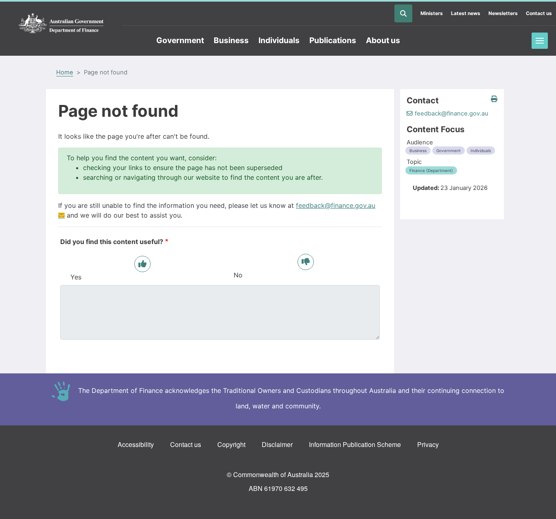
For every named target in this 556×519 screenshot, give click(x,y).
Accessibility (136, 444)
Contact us (539, 13)
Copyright (231, 444)
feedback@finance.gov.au (451, 113)
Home (64, 72)
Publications (332, 40)
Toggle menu (540, 41)
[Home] (61, 23)
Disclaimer (277, 444)
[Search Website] (403, 13)
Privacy (428, 444)
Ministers (431, 13)
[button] (494, 99)
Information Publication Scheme (355, 444)
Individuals (279, 40)
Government (180, 40)
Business (231, 40)
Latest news (465, 13)
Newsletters (503, 13)
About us (383, 40)
